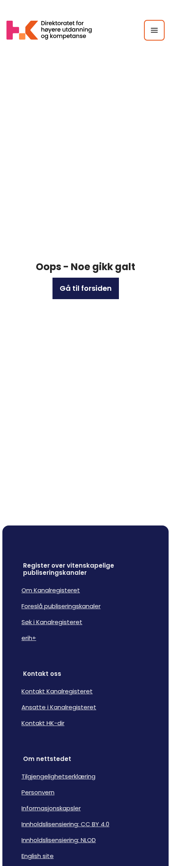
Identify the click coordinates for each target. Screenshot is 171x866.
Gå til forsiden (86, 288)
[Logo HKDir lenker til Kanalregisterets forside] (54, 30)
